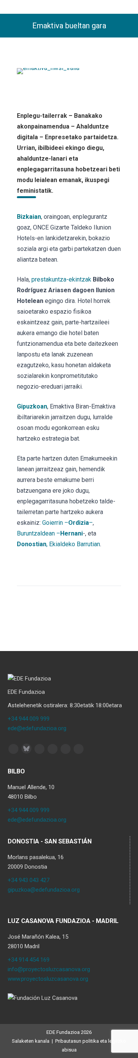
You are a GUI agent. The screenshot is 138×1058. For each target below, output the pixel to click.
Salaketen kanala (30, 1041)
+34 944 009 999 (28, 718)
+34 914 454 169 (28, 959)
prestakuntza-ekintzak (61, 279)
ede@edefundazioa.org (37, 728)
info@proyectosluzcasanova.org (49, 969)
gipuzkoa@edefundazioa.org (44, 889)
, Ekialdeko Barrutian (58, 544)
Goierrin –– (67, 522)
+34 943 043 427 (28, 880)
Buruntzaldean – (50, 533)
